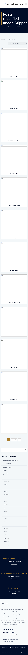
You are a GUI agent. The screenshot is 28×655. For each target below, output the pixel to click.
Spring (5, 538)
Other (4, 470)
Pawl (5, 511)
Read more (14, 69)
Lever (5, 504)
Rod (4, 521)
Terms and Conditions (7, 652)
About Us (14, 593)
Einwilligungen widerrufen (8, 641)
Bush (5, 484)
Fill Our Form (14, 579)
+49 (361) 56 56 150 (15, 561)
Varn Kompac (6, 467)
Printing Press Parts (16, 647)
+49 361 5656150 (8, 629)
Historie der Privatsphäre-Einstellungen (10, 639)
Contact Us (14, 564)
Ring (5, 518)
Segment (5, 531)
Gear (5, 491)
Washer (5, 545)
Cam (5, 488)
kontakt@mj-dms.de (14, 576)
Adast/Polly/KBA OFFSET (9, 460)
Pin (4, 514)
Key (4, 501)
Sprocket (5, 541)
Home (4, 26)
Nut (4, 508)
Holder (5, 498)
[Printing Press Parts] (14, 4)
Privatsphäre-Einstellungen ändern (9, 637)
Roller (5, 525)
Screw (5, 528)
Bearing (5, 478)
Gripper (5, 494)
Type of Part (6, 474)
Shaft (5, 535)
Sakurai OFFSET (7, 464)
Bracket (5, 481)
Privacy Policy (17, 652)
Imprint (24, 652)
